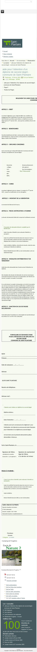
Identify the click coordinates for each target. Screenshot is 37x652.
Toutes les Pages (9, 90)
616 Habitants (8, 610)
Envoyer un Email (12, 580)
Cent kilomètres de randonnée (13, 614)
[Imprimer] (4, 79)
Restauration (31, 60)
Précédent (10, 533)
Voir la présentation (11, 585)
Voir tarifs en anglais (11, 596)
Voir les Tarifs (10, 589)
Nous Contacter (7, 54)
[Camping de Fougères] (11, 565)
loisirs (23, 598)
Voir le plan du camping (12, 593)
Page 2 (6, 87)
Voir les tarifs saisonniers (13, 591)
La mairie (6, 63)
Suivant (10, 535)
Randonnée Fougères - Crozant (13, 616)
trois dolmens (8, 612)
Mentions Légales (8, 56)
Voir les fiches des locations (14, 587)
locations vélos (16, 598)
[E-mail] (7, 79)
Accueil (5, 51)
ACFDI (18, 649)
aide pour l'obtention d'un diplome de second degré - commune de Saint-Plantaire (17, 72)
